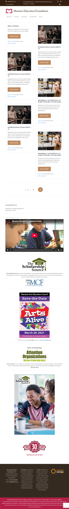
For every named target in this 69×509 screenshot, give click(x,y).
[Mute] (58, 250)
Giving (40, 16)
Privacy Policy (45, 499)
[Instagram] (60, 1)
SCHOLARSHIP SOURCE (28, 1)
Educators (24, 16)
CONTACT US (26, 3)
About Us (9, 16)
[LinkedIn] (59, 4)
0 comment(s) (12, 43)
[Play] (7, 250)
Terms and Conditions (56, 499)
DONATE (32, 3)
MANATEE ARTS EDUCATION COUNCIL (43, 1)
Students (16, 16)
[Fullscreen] (61, 250)
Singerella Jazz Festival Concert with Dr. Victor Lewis (49, 101)
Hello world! (13, 26)
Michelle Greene (19, 41)
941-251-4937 (10, 4)
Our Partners (33, 16)
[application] (34, 235)
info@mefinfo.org (11, 1)
